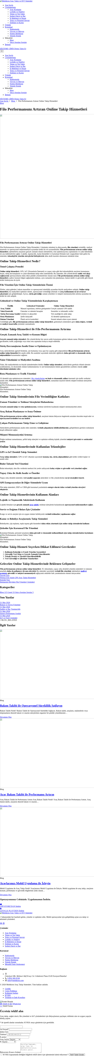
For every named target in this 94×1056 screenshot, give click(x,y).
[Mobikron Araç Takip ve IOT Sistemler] (16, 1)
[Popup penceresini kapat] (1, 1006)
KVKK (8, 995)
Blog (12, 40)
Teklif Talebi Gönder (77, 1055)
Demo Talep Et (20, 99)
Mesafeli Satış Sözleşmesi (15, 964)
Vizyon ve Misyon (17, 31)
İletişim (8, 45)
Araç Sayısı (4, 1039)
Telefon (3, 1034)
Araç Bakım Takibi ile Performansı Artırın (27, 794)
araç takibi (34, 505)
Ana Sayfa (9, 5)
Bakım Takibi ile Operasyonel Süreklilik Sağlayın (31, 705)
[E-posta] (1, 923)
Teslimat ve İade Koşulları (15, 997)
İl (0, 1042)
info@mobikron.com (15, 980)
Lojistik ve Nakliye (17, 12)
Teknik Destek (15, 36)
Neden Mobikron (16, 34)
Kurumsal (8, 27)
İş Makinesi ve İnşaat (18, 18)
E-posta (3, 1037)
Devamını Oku (6, 717)
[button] (5, 1004)
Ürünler (8, 25)
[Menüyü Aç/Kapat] (2, 51)
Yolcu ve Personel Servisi (19, 20)
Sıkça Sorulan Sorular (18, 42)
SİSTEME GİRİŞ (7, 49)
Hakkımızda (14, 29)
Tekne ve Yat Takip (17, 14)
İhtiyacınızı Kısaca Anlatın (10, 1052)
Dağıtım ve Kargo (17, 23)
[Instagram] (4, 923)
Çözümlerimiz (10, 7)
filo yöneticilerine (38, 378)
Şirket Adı (4, 1032)
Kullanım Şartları (11, 993)
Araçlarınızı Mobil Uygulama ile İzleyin (25, 883)
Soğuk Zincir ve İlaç (18, 16)
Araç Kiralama (15, 10)
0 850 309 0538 (13, 978)
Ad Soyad (4, 1029)
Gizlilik (8, 989)
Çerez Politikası (11, 991)
